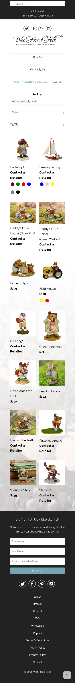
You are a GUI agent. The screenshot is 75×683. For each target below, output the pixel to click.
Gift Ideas (37, 11)
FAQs (37, 618)
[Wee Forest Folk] (37, 42)
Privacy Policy (37, 654)
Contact (37, 662)
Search (37, 596)
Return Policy (37, 647)
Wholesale (37, 625)
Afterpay (37, 603)
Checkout (46, 16)
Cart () (31, 16)
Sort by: (37, 94)
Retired (37, 611)
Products (37, 69)
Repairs (37, 633)
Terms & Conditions (37, 640)
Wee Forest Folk (42, 671)
